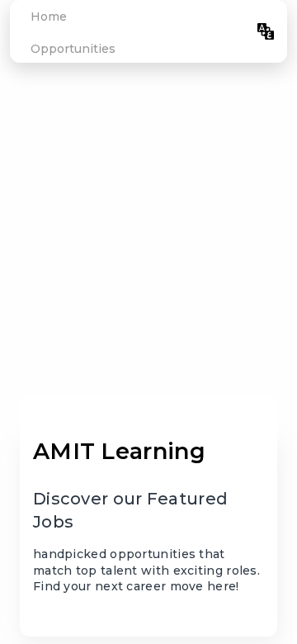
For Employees (197, 31)
